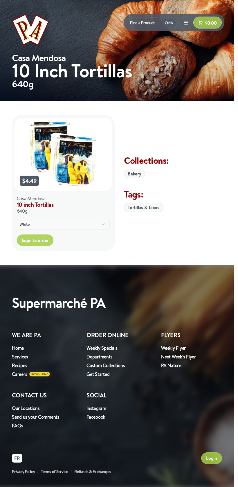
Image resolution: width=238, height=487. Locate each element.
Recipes (19, 365)
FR (17, 458)
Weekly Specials (101, 348)
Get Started (97, 374)
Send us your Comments (35, 417)
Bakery (134, 173)
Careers (19, 374)
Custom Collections (105, 365)
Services (20, 356)
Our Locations (26, 408)
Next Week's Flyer (178, 356)
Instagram (96, 408)
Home (18, 348)
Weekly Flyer (173, 348)
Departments (99, 356)
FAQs (17, 425)
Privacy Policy (23, 471)
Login (211, 458)
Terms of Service (54, 471)
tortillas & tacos (143, 207)
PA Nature (171, 365)
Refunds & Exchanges (92, 471)
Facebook (95, 417)
